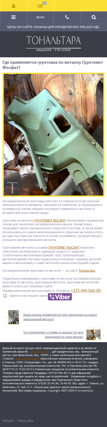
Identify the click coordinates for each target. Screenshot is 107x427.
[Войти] (13, 5)
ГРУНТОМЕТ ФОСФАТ (49, 220)
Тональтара (87, 270)
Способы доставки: (27, 358)
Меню (40, 17)
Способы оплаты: (40, 351)
